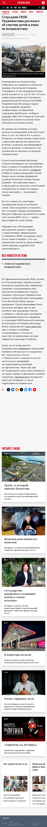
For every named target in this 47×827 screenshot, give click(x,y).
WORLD (24, 7)
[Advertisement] (23, 421)
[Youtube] (34, 389)
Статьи (15, 12)
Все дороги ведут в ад (15, 764)
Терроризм (33, 35)
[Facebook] (30, 389)
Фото (31, 12)
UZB (19, 7)
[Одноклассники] (17, 389)
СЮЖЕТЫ (39, 12)
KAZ (3, 7)
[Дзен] (21, 389)
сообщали (35, 169)
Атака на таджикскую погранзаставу (15, 38)
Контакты (6, 818)
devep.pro (35, 824)
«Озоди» (6, 116)
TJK (11, 7)
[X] (8, 389)
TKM (15, 7)
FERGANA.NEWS (23, 2)
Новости (5, 12)
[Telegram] (25, 389)
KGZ (7, 7)
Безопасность (22, 35)
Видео (23, 12)
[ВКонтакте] (12, 389)
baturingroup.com (14, 825)
